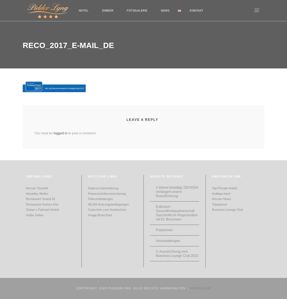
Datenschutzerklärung (103, 188)
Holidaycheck (221, 193)
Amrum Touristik (37, 188)
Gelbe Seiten (34, 215)
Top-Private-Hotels (224, 188)
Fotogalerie (137, 10)
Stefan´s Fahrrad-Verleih (42, 209)
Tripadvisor (219, 204)
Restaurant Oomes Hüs (42, 204)
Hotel (84, 10)
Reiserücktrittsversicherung (107, 193)
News (165, 10)
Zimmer (107, 10)
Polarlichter (164, 230)
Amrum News (221, 199)
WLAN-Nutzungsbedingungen (108, 204)
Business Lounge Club (227, 209)
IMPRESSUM (200, 288)
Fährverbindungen (100, 199)
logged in (60, 133)
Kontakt (196, 10)
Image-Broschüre (100, 215)
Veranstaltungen (168, 241)
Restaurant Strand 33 (40, 199)
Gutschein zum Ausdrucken (107, 209)
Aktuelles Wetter (37, 193)
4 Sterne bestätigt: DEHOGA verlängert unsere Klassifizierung (177, 192)
